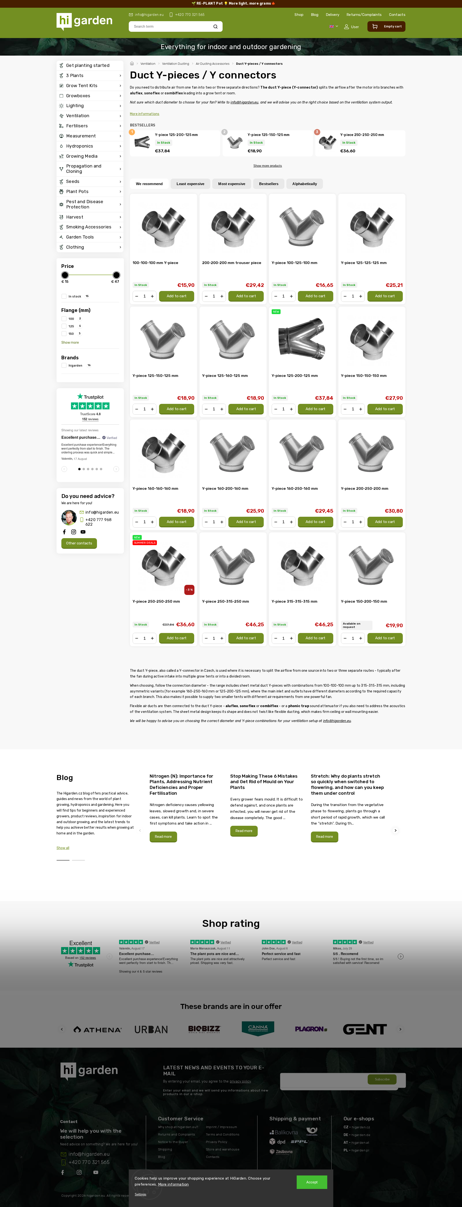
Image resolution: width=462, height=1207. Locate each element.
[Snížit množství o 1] (137, 296)
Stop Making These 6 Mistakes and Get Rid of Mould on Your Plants (264, 781)
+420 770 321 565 (89, 1162)
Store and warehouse (223, 1149)
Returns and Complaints (176, 1134)
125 (75, 326)
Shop (299, 15)
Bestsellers (268, 184)
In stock (79, 296)
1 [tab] (63, 860)
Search (215, 26)
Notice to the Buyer (173, 1142)
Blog (315, 15)
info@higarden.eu (102, 512)
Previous (141, 830)
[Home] (132, 62)
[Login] (351, 27)
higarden (80, 365)
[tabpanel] (187, 807)
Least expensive (190, 184)
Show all (63, 848)
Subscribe (382, 1079)
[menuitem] (90, 66)
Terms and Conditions (223, 1134)
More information (173, 1184)
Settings (140, 1194)
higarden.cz (361, 1127)
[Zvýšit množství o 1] (152, 296)
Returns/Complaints (364, 15)
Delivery (332, 15)
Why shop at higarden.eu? (178, 1127)
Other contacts (79, 543)
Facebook (63, 1173)
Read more (163, 837)
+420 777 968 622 (98, 522)
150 (75, 334)
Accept (312, 1182)
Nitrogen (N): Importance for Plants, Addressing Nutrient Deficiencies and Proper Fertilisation (181, 784)
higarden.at (360, 1142)
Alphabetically (304, 184)
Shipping (165, 1149)
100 (75, 319)
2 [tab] (78, 860)
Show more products (267, 166)
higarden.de (361, 1135)
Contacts (397, 15)
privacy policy (240, 1081)
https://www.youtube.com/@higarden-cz (97, 1173)
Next (396, 830)
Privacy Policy (216, 1142)
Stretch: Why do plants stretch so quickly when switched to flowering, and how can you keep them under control (347, 784)
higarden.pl (360, 1150)
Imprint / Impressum (221, 1127)
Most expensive (231, 184)
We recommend (149, 184)
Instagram (80, 1173)
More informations (144, 114)
